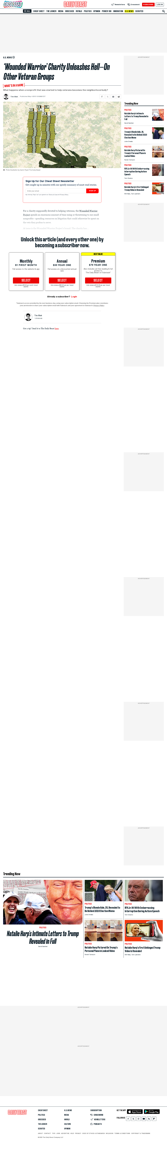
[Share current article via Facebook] (102, 96)
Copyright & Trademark (140, 1133)
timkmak (39, 318)
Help (72, 1133)
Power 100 (106, 11)
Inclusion (109, 1133)
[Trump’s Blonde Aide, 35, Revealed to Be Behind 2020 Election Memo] (158, 138)
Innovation (118, 11)
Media (60, 11)
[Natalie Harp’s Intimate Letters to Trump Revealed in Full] (158, 120)
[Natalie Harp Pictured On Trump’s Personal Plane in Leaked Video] (158, 157)
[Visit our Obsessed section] (21, 4)
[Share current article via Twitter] (107, 96)
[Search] (163, 11)
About (40, 1133)
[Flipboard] (154, 1119)
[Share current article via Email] (113, 96)
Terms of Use (53, 194)
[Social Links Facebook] (128, 1119)
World (67, 1120)
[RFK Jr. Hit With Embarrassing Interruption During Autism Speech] (158, 175)
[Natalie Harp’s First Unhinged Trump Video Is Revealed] (158, 193)
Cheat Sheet (38, 11)
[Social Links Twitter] (133, 1119)
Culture (67, 1124)
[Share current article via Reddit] (119, 96)
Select (26, 280)
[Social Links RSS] (149, 1119)
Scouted (139, 11)
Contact (47, 1133)
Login (74, 296)
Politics (87, 11)
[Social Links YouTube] (144, 1119)
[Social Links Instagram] (138, 1119)
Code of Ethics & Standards (93, 1133)
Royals (79, 11)
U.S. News (129, 11)
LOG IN (160, 4)
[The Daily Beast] (75, 4)
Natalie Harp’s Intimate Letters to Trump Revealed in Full (43, 937)
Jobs (58, 1133)
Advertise (65, 1133)
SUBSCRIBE (148, 4)
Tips (53, 1133)
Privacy (78, 1133)
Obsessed (69, 11)
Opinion (96, 11)
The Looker (51, 11)
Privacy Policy (64, 194)
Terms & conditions (122, 1133)
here (57, 328)
